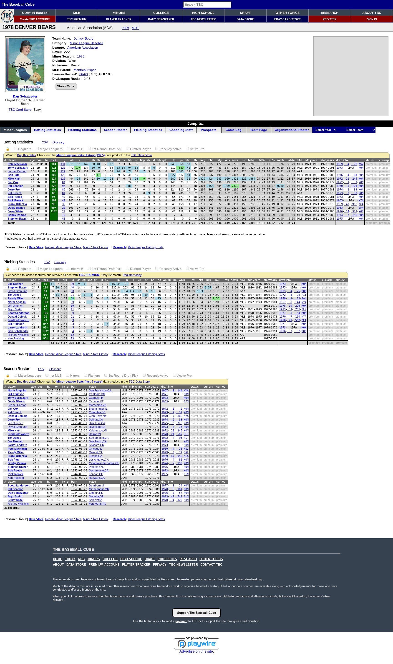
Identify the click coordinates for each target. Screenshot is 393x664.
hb (174, 280)
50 (72, 298)
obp (211, 160)
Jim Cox (13, 182)
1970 (339, 186)
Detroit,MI (95, 434)
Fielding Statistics (148, 130)
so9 (216, 280)
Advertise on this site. (196, 651)
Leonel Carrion (17, 171)
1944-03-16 (79, 474)
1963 (339, 207)
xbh (187, 160)
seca (235, 160)
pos (39, 160)
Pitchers (94, 375)
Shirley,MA (95, 500)
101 (354, 186)
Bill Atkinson (16, 324)
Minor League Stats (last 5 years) (79, 381)
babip (251, 160)
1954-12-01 (79, 492)
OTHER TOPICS (288, 13)
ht (48, 386)
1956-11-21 (79, 503)
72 (297, 298)
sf (153, 160)
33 (354, 189)
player (12, 160)
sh (148, 160)
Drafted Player (140, 149)
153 (354, 215)
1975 (339, 218)
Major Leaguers (51, 149)
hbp (142, 160)
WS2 (361, 164)
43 (63, 200)
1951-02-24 (79, 456)
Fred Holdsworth (18, 320)
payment (181, 621)
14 (346, 211)
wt (56, 386)
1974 (339, 189)
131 (62, 164)
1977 (282, 313)
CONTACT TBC (211, 564)
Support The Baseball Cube (196, 612)
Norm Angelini (17, 302)
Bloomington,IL (98, 408)
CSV (45, 142)
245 (354, 178)
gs (79, 280)
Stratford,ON (96, 445)
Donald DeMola (17, 316)
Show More (65, 86)
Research (119, 247)
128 (62, 167)
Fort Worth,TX (97, 503)
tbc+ (53, 160)
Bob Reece (15, 196)
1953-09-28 (79, 477)
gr (95, 280)
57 (297, 331)
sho (89, 280)
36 (63, 204)
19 (72, 305)
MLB (76, 13)
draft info (342, 160)
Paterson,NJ (96, 467)
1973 (339, 167)
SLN (304, 309)
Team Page (258, 130)
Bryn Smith (15, 309)
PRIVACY (160, 564)
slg (220, 160)
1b (195, 160)
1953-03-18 (79, 452)
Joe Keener (15, 284)
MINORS (119, 13)
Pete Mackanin (17, 164)
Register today (132, 275)
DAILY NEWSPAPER (161, 19)
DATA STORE (245, 19)
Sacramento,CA (98, 437)
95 (63, 186)
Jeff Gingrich (15, 305)
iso (244, 160)
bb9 (208, 280)
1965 (339, 200)
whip (182, 280)
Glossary (58, 142)
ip (118, 280)
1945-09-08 (79, 401)
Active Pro (197, 149)
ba (46, 160)
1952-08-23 (79, 500)
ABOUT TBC (371, 13)
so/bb (280, 160)
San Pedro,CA (98, 441)
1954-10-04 (79, 394)
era (65, 280)
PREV (125, 28)
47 (63, 196)
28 (63, 207)
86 (63, 189)
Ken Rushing (16, 338)
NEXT (135, 28)
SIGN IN (372, 19)
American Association (82, 47)
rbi (111, 160)
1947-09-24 (79, 390)
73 (354, 164)
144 (297, 302)
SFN (361, 207)
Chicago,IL (95, 448)
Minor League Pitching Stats (146, 354)
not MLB (77, 149)
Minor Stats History (95, 247)
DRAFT (245, 13)
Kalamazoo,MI (98, 430)
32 (354, 193)
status (369, 160)
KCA (361, 204)
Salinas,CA (96, 419)
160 (297, 316)
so (136, 160)
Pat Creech (15, 193)
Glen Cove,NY (98, 416)
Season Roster (115, 130)
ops (227, 160)
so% (272, 160)
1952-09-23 (79, 489)
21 (72, 294)
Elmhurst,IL (96, 492)
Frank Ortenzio (17, 204)
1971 (282, 324)
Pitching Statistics (82, 130)
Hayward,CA (97, 477)
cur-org (384, 160)
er (139, 280)
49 (289, 309)
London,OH (96, 474)
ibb (159, 160)
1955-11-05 (79, 463)
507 (297, 320)
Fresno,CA (95, 456)
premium (371, 164)
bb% (262, 160)
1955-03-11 (79, 445)
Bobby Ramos (17, 215)
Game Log (234, 130)
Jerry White (15, 211)
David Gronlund (17, 291)
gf (102, 280)
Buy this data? (26, 155)
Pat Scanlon (15, 186)
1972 (339, 178)
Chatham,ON (97, 394)
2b (93, 160)
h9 (193, 280)
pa (182, 160)
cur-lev (340, 280)
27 (63, 211)
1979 (282, 298)
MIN (361, 200)
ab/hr (291, 160)
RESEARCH (329, 13)
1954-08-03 (79, 426)
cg (84, 280)
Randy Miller (16, 298)
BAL (304, 298)
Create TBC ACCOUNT (35, 19)
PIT (304, 294)
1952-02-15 (79, 405)
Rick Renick (15, 200)
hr (105, 160)
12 (63, 215)
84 (63, 182)
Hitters (75, 375)
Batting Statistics (47, 130)
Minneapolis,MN (99, 489)
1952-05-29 (79, 434)
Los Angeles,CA (99, 459)
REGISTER (330, 19)
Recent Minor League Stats (63, 247)
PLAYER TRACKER (118, 19)
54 (297, 313)
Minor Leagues (15, 130)
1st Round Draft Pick (106, 149)
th (39, 280)
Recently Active (170, 149)
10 (289, 305)
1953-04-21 (79, 441)
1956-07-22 (79, 485)
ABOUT (58, 564)
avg (202, 160)
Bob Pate (14, 175)
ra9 (227, 280)
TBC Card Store (20, 109)
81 (354, 175)
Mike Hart (14, 178)
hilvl (299, 160)
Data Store (36, 247)
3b (98, 160)
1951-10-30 (79, 412)
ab (71, 160)
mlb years (311, 160)
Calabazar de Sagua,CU (104, 463)
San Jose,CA (97, 423)
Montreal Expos (85, 70)
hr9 (201, 280)
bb (129, 160)
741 (297, 309)
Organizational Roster (292, 130)
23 (72, 324)
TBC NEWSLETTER (203, 19)
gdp (164, 160)
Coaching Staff (181, 130)
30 (72, 291)
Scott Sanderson (18, 313)
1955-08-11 (79, 496)
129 (62, 171)
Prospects (209, 130)
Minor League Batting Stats (146, 247)
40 (72, 287)
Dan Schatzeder (25, 96)
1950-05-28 (79, 408)
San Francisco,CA (100, 390)
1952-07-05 (79, 416)
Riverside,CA (97, 426)
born (74, 386)
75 (297, 291)
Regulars (24, 149)
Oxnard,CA (96, 452)
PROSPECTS (167, 559)
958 (354, 204)
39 (72, 302)
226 (297, 305)
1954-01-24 (79, 437)
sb (118, 160)
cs (123, 160)
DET (304, 320)
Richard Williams (18, 334)
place (92, 386)
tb (174, 160)
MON (361, 167)
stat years (327, 160)
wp (164, 280)
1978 (80, 56)
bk (169, 280)
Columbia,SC (97, 412)
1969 (339, 164)
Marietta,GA (96, 496)
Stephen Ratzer (18, 218)
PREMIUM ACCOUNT (104, 564)
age (32, 160)
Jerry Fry (14, 189)
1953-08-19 (79, 423)
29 (72, 284)
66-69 (83, 74)
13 (72, 338)
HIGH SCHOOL (203, 13)
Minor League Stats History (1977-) (80, 155)
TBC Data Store (141, 155)
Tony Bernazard (18, 167)
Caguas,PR (96, 397)
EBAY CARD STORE (287, 19)
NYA (304, 302)
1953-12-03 (79, 459)
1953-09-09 (79, 467)
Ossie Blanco (16, 207)
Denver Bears (83, 38)
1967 (282, 302)
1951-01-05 (79, 470)
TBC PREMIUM (76, 19)
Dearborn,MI (96, 485)
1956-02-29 (79, 419)
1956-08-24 (79, 397)
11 (346, 178)
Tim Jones (14, 294)
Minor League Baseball (86, 43)
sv (106, 280)
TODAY (70, 559)
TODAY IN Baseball (34, 13)
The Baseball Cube (18, 4)
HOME (57, 559)
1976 (339, 175)
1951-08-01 (79, 448)
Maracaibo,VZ (97, 405)
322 (354, 211)
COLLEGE (161, 13)
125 (62, 178)
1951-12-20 (79, 430)
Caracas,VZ (96, 401)
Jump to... (196, 123)
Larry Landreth (17, 327)
